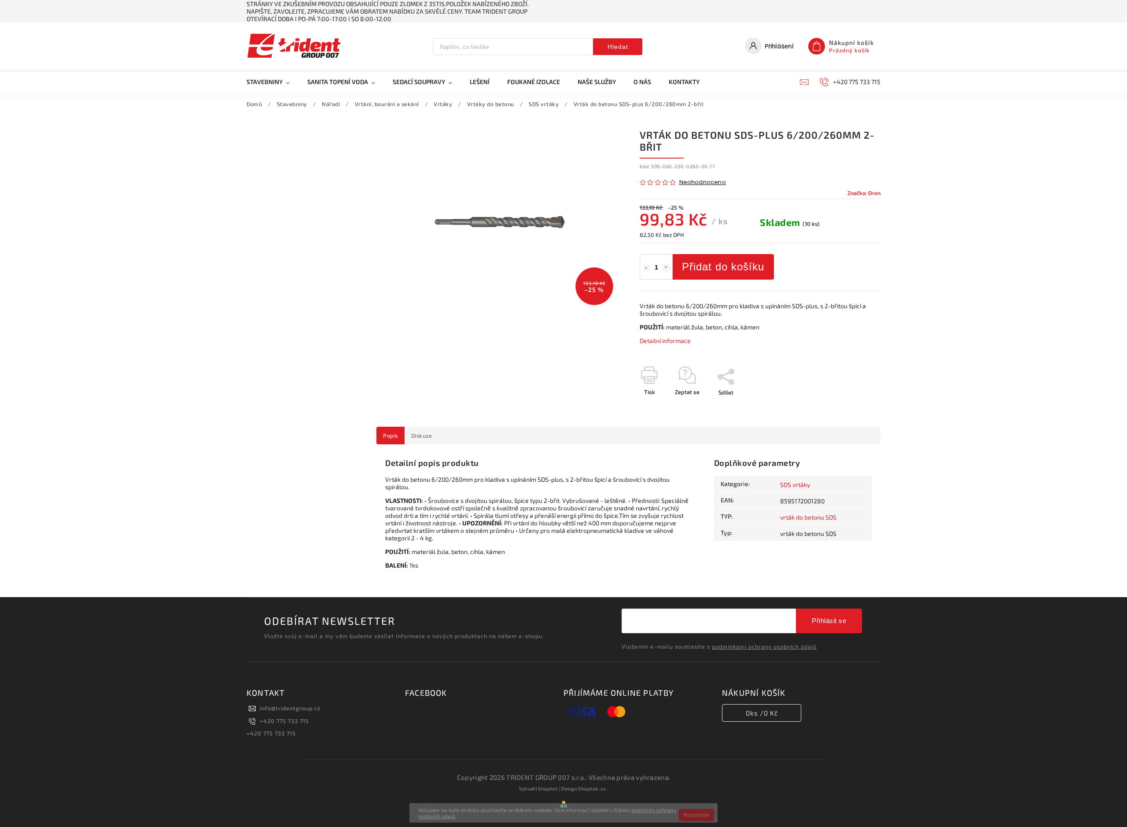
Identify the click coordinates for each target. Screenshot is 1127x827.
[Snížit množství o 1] (646, 268)
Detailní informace (665, 340)
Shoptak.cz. (593, 788)
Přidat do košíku (723, 267)
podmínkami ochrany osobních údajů (764, 646)
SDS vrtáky (795, 484)
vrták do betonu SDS (808, 517)
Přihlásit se (829, 620)
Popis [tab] (390, 435)
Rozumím (697, 815)
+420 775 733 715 (284, 720)
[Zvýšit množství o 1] (666, 268)
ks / (762, 713)
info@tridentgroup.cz (290, 708)
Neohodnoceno (702, 182)
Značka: (863, 192)
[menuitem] (272, 82)
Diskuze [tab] (421, 435)
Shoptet (548, 788)
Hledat (618, 46)
